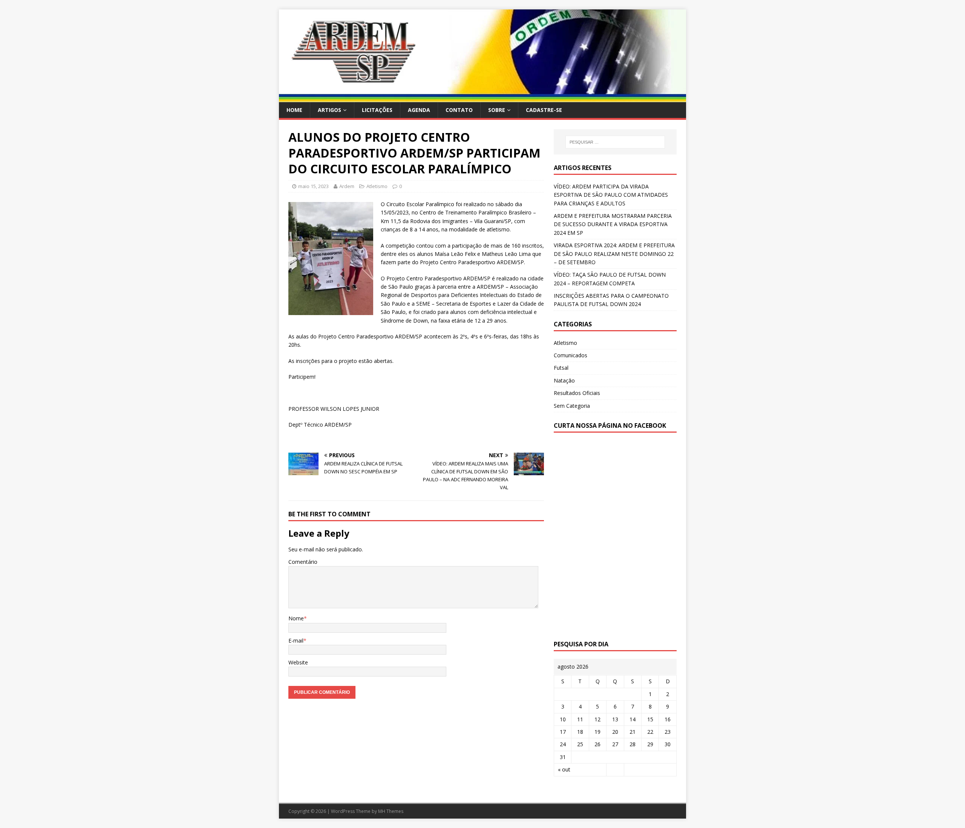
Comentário (302, 561)
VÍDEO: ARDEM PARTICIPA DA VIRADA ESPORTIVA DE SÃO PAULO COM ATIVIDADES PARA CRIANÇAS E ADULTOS (611, 195)
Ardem (346, 186)
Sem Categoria (572, 405)
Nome (296, 618)
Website (298, 662)
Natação (564, 380)
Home (294, 109)
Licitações (377, 109)
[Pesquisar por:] (615, 142)
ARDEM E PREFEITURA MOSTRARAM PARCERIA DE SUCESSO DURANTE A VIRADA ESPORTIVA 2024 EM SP (613, 224)
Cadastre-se (544, 109)
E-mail (295, 640)
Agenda (419, 109)
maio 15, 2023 (313, 186)
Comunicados (570, 355)
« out (564, 769)
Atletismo (377, 186)
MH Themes (390, 811)
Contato (459, 109)
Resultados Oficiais (577, 392)
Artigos (329, 109)
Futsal (561, 367)
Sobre (496, 109)
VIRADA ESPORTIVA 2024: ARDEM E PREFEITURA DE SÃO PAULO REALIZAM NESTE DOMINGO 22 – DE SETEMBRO (614, 254)
